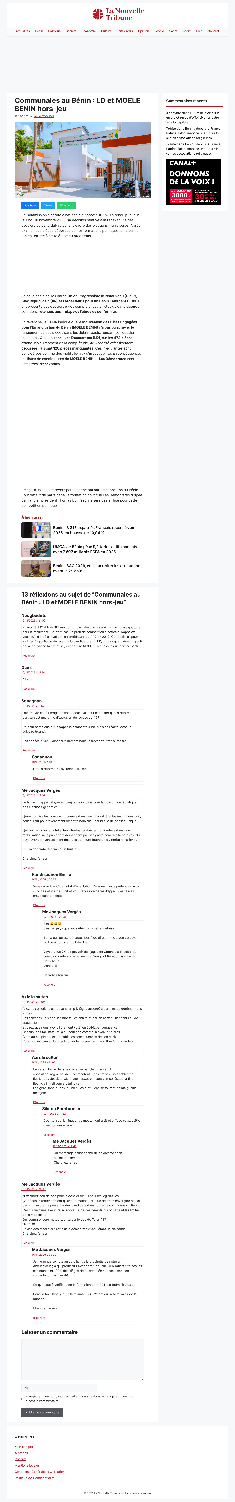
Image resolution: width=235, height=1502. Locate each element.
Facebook (30, 205)
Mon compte (24, 1447)
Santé (173, 31)
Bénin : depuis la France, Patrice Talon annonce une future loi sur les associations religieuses (193, 133)
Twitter (48, 205)
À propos (21, 1453)
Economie (89, 31)
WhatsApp (66, 205)
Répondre (29, 655)
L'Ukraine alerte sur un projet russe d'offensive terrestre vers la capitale (192, 117)
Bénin (39, 31)
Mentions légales (27, 1465)
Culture (106, 31)
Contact (213, 31)
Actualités (23, 31)
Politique (54, 31)
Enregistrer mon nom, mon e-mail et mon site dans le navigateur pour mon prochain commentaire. (80, 1399)
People (159, 31)
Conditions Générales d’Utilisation (40, 1472)
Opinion (143, 31)
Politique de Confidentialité (35, 1478)
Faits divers (125, 31)
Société (71, 31)
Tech (199, 31)
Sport (187, 31)
